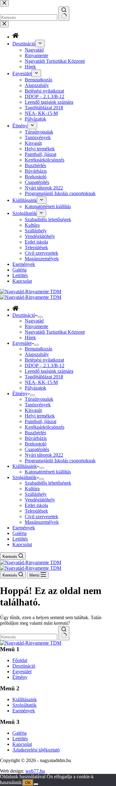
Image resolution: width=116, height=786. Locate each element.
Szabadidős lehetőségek (48, 483)
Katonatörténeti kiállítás (48, 471)
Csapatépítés (37, 449)
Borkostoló (35, 443)
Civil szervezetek (41, 516)
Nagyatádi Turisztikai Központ (55, 332)
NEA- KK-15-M (41, 382)
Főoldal (19, 660)
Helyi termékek (40, 415)
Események (23, 527)
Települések (36, 511)
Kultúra (32, 488)
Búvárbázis (36, 438)
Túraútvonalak (39, 399)
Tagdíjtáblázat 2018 (44, 376)
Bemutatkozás (38, 348)
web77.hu (35, 771)
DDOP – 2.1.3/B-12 (44, 365)
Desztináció (23, 315)
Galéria (19, 533)
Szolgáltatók (24, 477)
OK (28, 782)
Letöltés (20, 539)
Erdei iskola (36, 505)
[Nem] (35, 784)
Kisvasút (33, 410)
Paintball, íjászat (40, 421)
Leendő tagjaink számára (49, 371)
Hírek (30, 337)
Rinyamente (36, 326)
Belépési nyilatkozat (44, 360)
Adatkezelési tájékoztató (36, 749)
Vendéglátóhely (40, 499)
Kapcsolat (22, 544)
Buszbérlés (35, 432)
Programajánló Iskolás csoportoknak (60, 460)
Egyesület (22, 343)
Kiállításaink (24, 466)
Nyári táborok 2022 (44, 455)
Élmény (20, 393)
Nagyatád (34, 320)
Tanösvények (38, 404)
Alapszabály (37, 354)
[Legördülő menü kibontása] (40, 317)
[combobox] (28, 637)
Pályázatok (35, 388)
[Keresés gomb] (63, 633)
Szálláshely (36, 494)
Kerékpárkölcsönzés (44, 427)
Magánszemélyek (42, 522)
